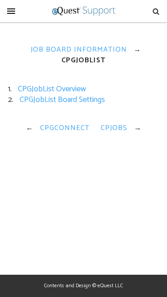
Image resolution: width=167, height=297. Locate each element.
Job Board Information (79, 50)
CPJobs (114, 128)
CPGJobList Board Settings (62, 99)
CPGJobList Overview (52, 89)
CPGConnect (65, 128)
